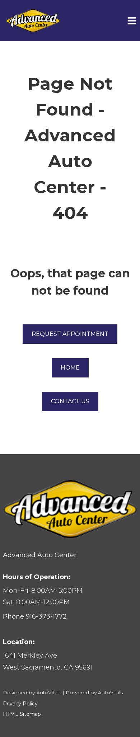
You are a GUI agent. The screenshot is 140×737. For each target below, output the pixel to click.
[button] (70, 661)
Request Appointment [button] (70, 333)
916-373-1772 (46, 616)
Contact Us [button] (70, 401)
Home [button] (70, 367)
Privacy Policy (20, 703)
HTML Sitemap (22, 714)
